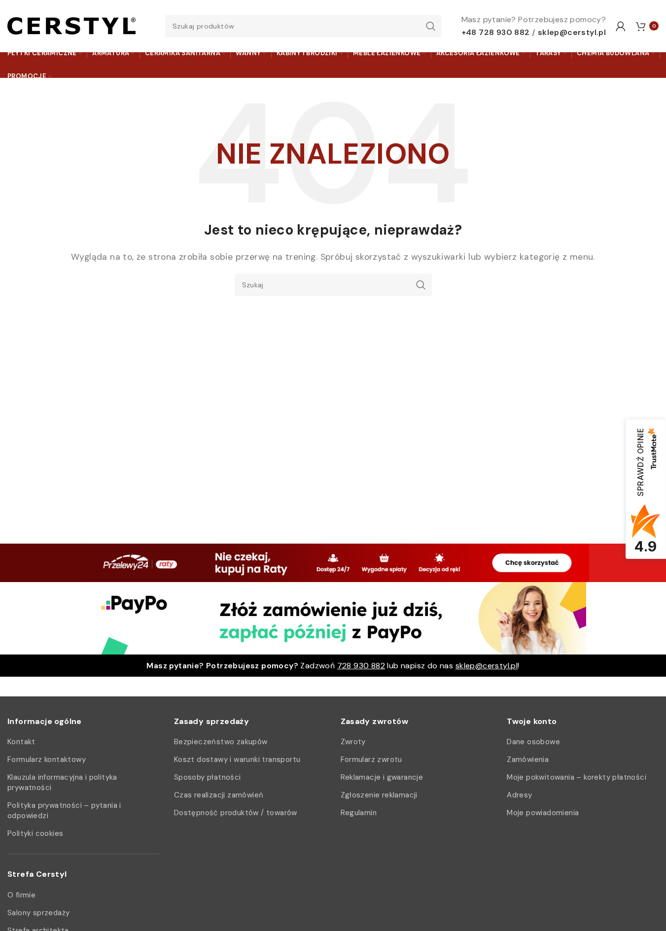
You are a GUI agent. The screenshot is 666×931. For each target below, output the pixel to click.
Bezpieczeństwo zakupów (221, 742)
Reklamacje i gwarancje (382, 777)
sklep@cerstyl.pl (572, 32)
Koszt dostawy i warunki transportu (237, 759)
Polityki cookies (35, 833)
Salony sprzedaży (38, 913)
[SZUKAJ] (430, 26)
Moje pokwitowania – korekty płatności (576, 777)
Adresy (519, 795)
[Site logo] (71, 25)
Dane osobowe (533, 742)
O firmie (21, 895)
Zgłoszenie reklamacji (379, 795)
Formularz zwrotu (371, 759)
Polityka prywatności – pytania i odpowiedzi (64, 810)
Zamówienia (528, 759)
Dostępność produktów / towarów (235, 813)
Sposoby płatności (207, 777)
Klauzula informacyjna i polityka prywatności (62, 782)
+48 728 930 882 (495, 32)
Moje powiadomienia (543, 813)
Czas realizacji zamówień (219, 795)
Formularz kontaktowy (46, 759)
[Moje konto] (621, 26)
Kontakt (21, 742)
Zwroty (353, 742)
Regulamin (359, 813)
